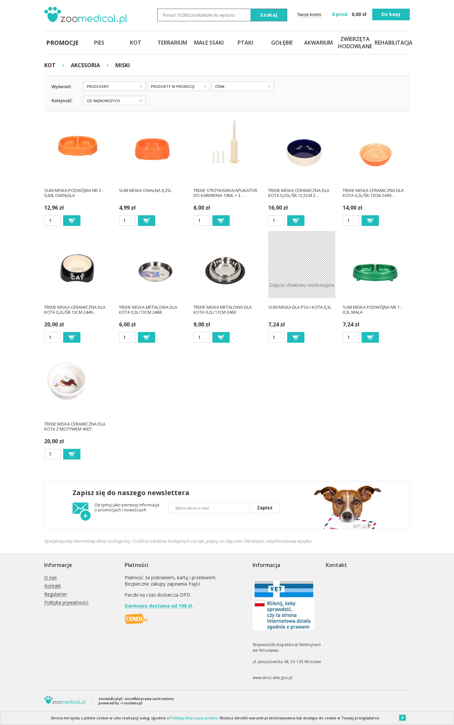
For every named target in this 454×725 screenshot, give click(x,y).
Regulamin (55, 594)
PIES (99, 42)
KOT (135, 42)
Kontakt (52, 586)
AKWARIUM (318, 42)
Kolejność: (62, 100)
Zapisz (265, 507)
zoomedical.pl (110, 698)
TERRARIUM (172, 42)
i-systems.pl (132, 703)
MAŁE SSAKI (209, 42)
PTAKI (245, 42)
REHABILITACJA (391, 42)
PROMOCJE (62, 43)
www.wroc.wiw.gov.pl (272, 677)
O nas (50, 577)
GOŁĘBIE (282, 42)
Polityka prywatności (66, 602)
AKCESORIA (85, 65)
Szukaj (269, 15)
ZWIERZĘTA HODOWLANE (355, 42)
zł (350, 14)
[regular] (71, 220)
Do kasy (391, 14)
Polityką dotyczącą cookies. (194, 717)
